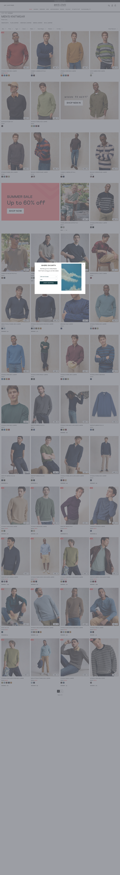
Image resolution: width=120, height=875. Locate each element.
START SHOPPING (48, 282)
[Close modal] (83, 264)
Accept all (46, 862)
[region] (28, 866)
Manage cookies (46, 869)
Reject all (46, 865)
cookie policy (15, 866)
